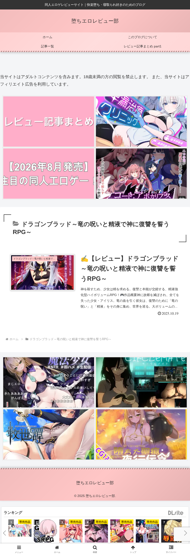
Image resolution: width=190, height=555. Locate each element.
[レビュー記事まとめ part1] (48, 122)
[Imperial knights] (172, 531)
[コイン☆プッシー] (121, 531)
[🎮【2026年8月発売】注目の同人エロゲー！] (48, 174)
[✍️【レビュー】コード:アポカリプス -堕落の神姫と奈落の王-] (141, 174)
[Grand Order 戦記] (45, 531)
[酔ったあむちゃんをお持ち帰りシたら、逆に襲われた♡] (96, 531)
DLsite (176, 513)
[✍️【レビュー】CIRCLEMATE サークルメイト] (141, 382)
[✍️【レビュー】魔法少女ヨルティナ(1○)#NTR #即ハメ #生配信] (48, 382)
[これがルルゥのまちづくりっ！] (70, 531)
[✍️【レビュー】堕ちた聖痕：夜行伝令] (141, 434)
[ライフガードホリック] (20, 531)
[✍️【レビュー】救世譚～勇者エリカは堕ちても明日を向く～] (48, 434)
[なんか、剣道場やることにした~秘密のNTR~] (147, 531)
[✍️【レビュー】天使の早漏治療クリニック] (141, 122)
